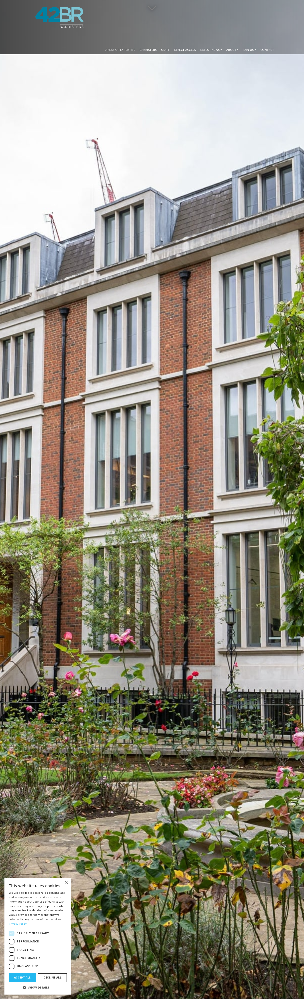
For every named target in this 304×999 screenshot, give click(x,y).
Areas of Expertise (120, 50)
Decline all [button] (52, 977)
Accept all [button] (22, 977)
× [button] (66, 882)
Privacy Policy (17, 924)
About (231, 50)
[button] (38, 987)
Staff (165, 50)
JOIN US (248, 50)
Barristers (148, 50)
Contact (267, 50)
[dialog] (37, 936)
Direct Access (185, 50)
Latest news (210, 50)
